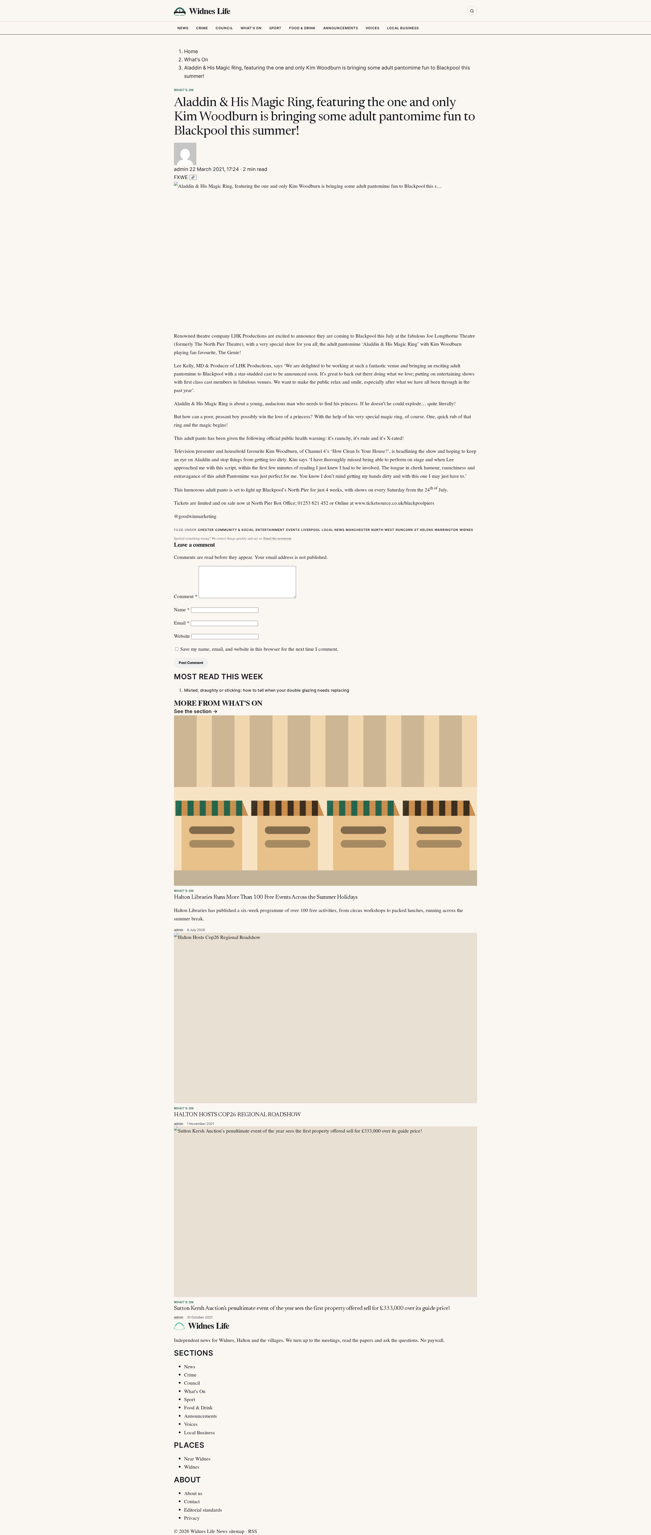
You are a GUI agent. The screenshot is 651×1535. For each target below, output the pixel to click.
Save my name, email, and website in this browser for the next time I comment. (259, 648)
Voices (372, 28)
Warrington (446, 530)
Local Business (403, 28)
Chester (206, 530)
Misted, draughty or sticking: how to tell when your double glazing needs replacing (266, 690)
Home (191, 51)
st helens (423, 530)
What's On (251, 28)
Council (224, 28)
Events (293, 530)
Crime (202, 28)
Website (182, 635)
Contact (192, 1501)
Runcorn (404, 530)
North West (382, 530)
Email (181, 622)
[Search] (472, 11)
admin (181, 169)
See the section (196, 711)
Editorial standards (203, 1509)
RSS (252, 1531)
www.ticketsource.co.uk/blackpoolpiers (394, 502)
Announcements (340, 28)
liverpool (310, 530)
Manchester (358, 530)
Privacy (192, 1517)
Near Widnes (197, 1458)
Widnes (466, 530)
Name (182, 609)
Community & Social (234, 530)
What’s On (194, 1391)
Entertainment (270, 530)
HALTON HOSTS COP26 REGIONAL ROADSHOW (237, 1115)
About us (193, 1493)
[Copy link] (193, 177)
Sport (275, 28)
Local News (333, 530)
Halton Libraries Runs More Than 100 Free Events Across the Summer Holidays (265, 897)
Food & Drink (302, 28)
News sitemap (230, 1531)
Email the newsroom (277, 538)
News (182, 28)
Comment (185, 596)
